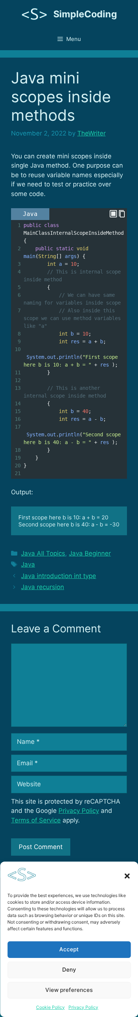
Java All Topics (43, 553)
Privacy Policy (83, 1007)
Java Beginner (90, 553)
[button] (127, 876)
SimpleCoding (85, 14)
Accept (69, 949)
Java (28, 564)
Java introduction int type (58, 576)
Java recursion (42, 587)
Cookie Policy (50, 1007)
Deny (69, 969)
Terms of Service (36, 820)
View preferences (69, 989)
